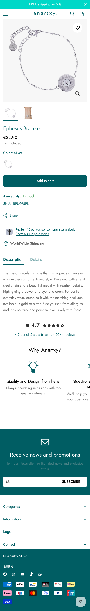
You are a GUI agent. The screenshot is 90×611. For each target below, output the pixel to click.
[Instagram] (14, 574)
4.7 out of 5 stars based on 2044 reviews (45, 334)
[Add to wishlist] (77, 28)
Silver (8, 164)
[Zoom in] (77, 93)
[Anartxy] (45, 14)
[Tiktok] (31, 574)
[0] (82, 14)
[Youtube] (22, 574)
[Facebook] (5, 574)
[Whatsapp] (40, 574)
